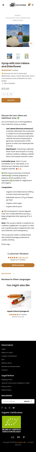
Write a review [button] (18, 265)
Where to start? (7, 353)
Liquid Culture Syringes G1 (18, 311)
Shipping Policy (7, 380)
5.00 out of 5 (23, 258)
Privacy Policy (6, 387)
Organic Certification (9, 356)
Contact (5, 370)
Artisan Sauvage (12, 237)
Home (17, 15)
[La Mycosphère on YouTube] (13, 408)
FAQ (3, 360)
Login (3, 349)
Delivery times (7, 363)
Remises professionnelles (11, 366)
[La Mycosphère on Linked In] (5, 408)
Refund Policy (6, 390)
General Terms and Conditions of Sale (16, 383)
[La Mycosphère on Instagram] (9, 408)
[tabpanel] (18, 305)
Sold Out (11, 100)
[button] (6, 70)
